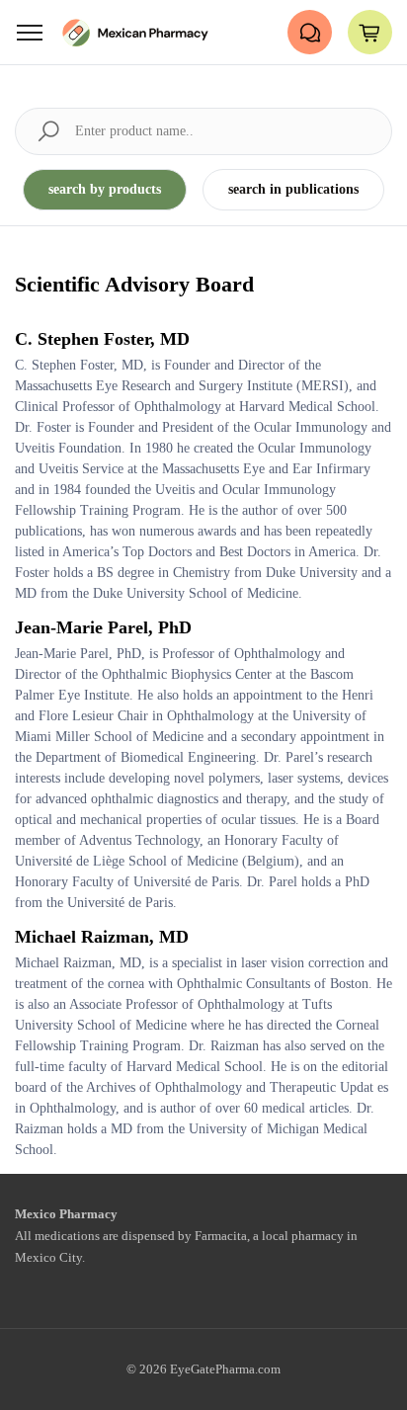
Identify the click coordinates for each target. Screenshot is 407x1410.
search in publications (293, 189)
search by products (104, 189)
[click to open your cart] (370, 32)
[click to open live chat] (309, 32)
